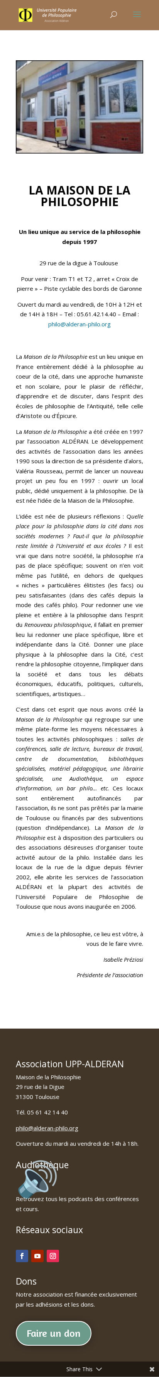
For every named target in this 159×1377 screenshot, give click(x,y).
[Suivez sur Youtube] (37, 1256)
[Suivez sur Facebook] (22, 1256)
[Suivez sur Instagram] (53, 1256)
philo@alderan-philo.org (79, 324)
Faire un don (54, 1333)
